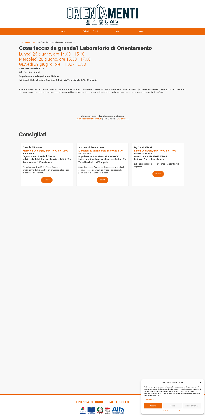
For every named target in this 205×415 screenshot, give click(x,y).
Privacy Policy (177, 411)
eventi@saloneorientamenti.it (89, 119)
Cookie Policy (167, 411)
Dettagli (47, 164)
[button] (200, 382)
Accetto (153, 406)
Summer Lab (30, 42)
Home (62, 31)
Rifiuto (172, 406)
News (118, 31)
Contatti (141, 31)
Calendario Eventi (90, 31)
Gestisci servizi (149, 400)
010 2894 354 (123, 119)
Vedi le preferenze (192, 406)
